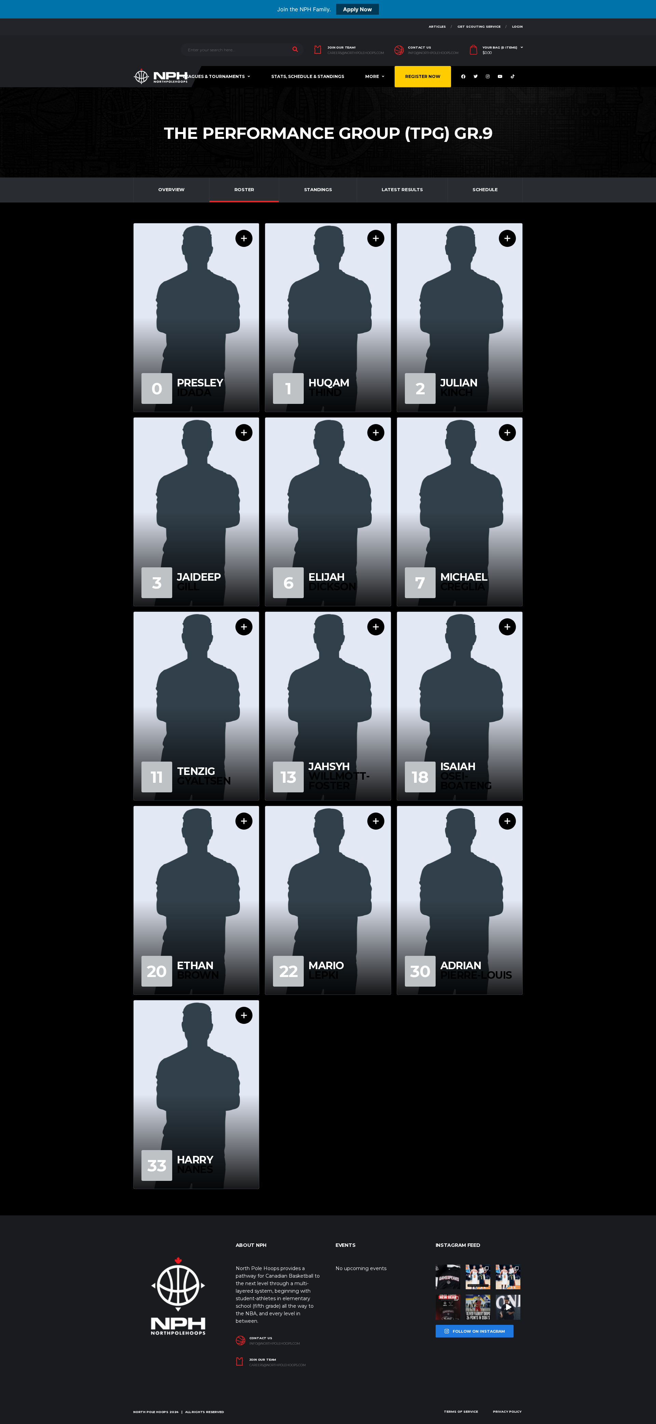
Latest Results (402, 189)
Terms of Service (461, 1411)
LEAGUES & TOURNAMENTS (214, 76)
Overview (171, 189)
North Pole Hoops (150, 1412)
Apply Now (357, 9)
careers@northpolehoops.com (356, 53)
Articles (437, 26)
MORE (372, 76)
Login (517, 26)
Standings (318, 189)
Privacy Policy (507, 1411)
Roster (244, 189)
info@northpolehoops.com (433, 53)
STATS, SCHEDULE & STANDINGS (307, 76)
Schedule (485, 189)
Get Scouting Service (479, 26)
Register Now (422, 76)
